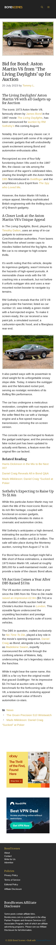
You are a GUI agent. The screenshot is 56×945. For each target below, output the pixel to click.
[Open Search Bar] (42, 7)
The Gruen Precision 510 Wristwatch (29, 715)
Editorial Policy (11, 884)
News (9, 710)
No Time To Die (15, 634)
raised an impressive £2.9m (19, 598)
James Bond (34, 113)
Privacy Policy (11, 875)
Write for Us (10, 859)
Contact (8, 856)
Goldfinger (36, 179)
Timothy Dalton (11, 230)
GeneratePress (43, 940)
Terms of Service (12, 880)
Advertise (8, 862)
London (40, 606)
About (7, 853)
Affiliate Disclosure (13, 889)
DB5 (5, 179)
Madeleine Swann (17, 647)
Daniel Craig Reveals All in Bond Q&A (25, 473)
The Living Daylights (30, 117)
